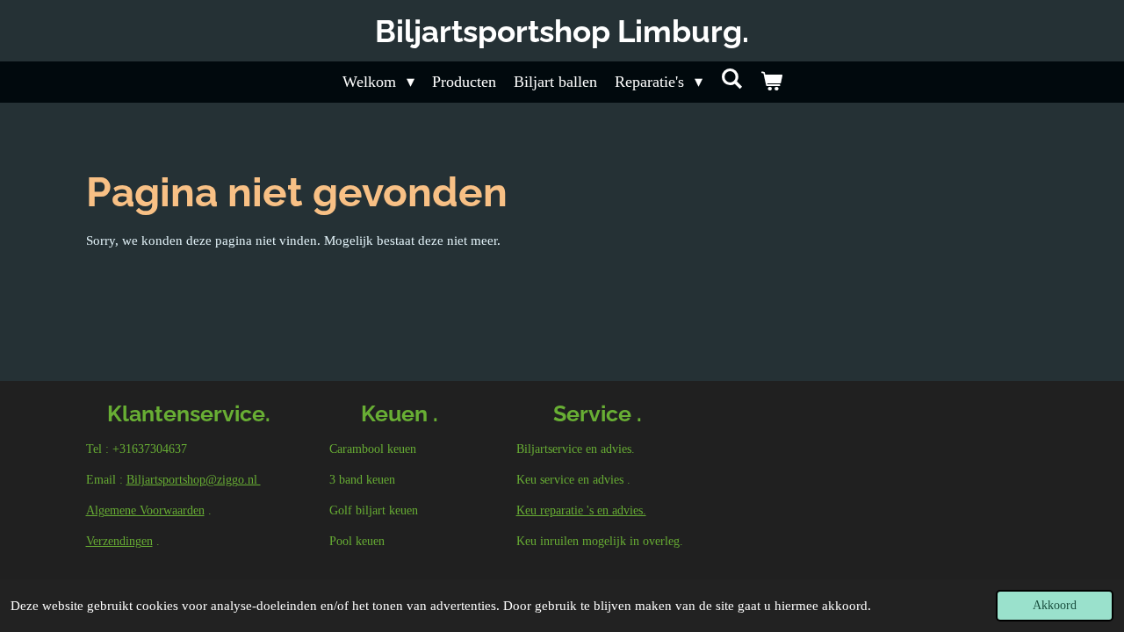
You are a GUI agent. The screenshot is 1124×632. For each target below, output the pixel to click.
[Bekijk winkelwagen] (770, 82)
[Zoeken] (731, 79)
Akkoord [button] (1055, 605)
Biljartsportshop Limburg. (562, 31)
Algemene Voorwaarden (145, 510)
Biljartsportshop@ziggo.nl (193, 479)
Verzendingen (119, 541)
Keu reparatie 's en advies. (581, 510)
